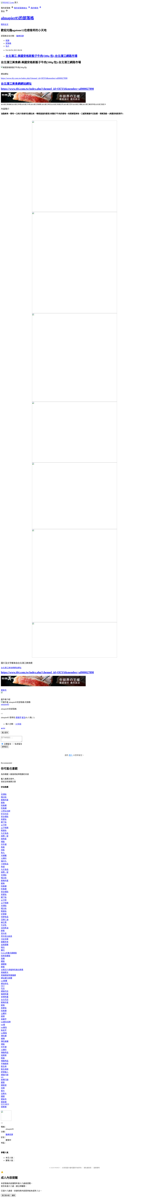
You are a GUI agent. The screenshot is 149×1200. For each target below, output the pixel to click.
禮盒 (3, 842)
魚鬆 (3, 847)
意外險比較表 (6, 936)
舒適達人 (4, 1072)
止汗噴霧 (4, 828)
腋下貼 (4, 822)
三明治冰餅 (5, 811)
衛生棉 (4, 1066)
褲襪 (3, 1039)
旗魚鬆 (4, 839)
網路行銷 (4, 1075)
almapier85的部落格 (17, 18)
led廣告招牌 (6, 1022)
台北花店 (4, 1000)
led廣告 (4, 1027)
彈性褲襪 (4, 1041)
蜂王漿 (4, 922)
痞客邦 (18, 717)
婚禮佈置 (4, 994)
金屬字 (4, 1019)
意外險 (4, 933)
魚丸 (3, 853)
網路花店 (4, 991)
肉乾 (3, 850)
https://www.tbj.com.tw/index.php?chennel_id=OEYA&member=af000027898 (34, 78)
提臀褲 (4, 1107)
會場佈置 (4, 997)
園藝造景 (4, 942)
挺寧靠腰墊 (5, 956)
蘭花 (3, 950)
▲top (3, 728)
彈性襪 (4, 1036)
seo (2, 1077)
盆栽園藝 (4, 945)
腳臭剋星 (4, 800)
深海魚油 (4, 928)
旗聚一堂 (4, 836)
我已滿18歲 (6, 1195)
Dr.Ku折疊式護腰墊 (9, 953)
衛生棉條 (4, 1069)
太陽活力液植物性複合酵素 (12, 970)
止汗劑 (4, 825)
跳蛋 (3, 1058)
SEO (3, 986)
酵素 (3, 931)
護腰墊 (4, 964)
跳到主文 (4, 24)
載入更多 (5, 732)
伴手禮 (4, 844)
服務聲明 (97, 1168)
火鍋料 (4, 858)
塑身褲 (4, 1102)
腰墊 (3, 961)
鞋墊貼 (4, 830)
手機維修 (4, 1064)
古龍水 (4, 1094)
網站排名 (4, 984)
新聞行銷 (4, 1080)
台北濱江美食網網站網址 (16, 83)
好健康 (4, 914)
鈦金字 (4, 1030)
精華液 (4, 1085)
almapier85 (5, 704)
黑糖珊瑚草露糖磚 (8, 975)
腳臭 (3, 803)
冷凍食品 (4, 864)
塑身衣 (4, 690)
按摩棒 (4, 1055)
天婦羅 (4, 856)
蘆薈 (3, 1082)
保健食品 (4, 917)
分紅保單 (4, 939)
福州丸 (4, 861)
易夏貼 (4, 819)
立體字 (4, 1014)
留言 (23, 717)
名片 (7, 46)
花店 (3, 988)
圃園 (3, 1096)
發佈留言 (5, 747)
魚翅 (3, 867)
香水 (3, 1091)
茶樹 (3, 1088)
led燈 (3, 1025)
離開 (13, 1195)
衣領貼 (4, 794)
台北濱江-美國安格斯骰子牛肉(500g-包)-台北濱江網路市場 (41, 55)
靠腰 (3, 959)
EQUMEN (5, 1104)
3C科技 (18, 724)
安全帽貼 (4, 817)
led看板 (4, 1033)
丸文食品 (4, 833)
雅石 (3, 947)
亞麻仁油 (4, 920)
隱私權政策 (87, 1168)
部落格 (8, 43)
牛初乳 (4, 925)
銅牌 (3, 1016)
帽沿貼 (4, 797)
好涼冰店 (4, 814)
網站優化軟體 (6, 978)
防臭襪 (4, 808)
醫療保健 (20, 36)
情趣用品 (4, 1052)
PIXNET (57, 1168)
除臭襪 (4, 805)
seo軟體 (4, 981)
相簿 (7, 41)
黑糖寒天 (4, 972)
